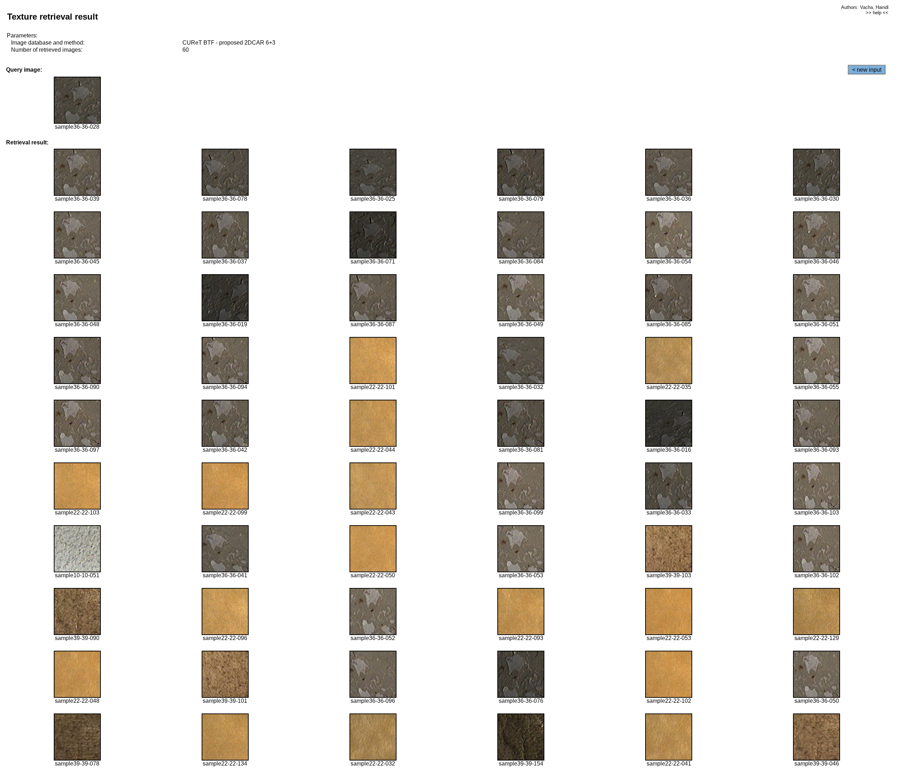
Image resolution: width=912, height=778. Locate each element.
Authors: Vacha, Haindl (864, 7)
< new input (866, 70)
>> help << (877, 12)
